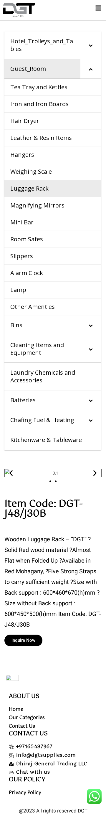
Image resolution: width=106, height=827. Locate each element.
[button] (98, 8)
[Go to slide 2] (56, 481)
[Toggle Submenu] (90, 45)
